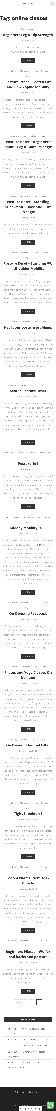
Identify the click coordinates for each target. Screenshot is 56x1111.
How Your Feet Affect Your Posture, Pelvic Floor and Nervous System (29, 1064)
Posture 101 (28, 463)
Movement (24, 71)
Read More (28, 60)
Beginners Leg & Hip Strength (28, 34)
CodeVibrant (45, 1105)
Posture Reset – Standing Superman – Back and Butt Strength (28, 206)
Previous (20, 1002)
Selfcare (44, 71)
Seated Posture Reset (28, 390)
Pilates (35, 71)
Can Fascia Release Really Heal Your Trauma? (28, 1045)
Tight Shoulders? (28, 813)
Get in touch (20, 1092)
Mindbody (12, 71)
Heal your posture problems (28, 327)
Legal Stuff (34, 1092)
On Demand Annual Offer (28, 745)
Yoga (27, 76)
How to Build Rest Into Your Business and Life (28, 1039)
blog (6, 517)
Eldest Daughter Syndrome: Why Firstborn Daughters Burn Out (26, 1054)
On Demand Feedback (28, 613)
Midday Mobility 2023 (28, 527)
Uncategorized (27, 29)
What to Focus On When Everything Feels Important (26, 1031)
